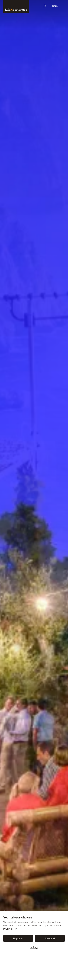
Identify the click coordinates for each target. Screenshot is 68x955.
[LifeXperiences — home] (16, 6)
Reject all (18, 938)
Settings (34, 947)
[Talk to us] (44, 6)
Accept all (50, 938)
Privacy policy (10, 928)
